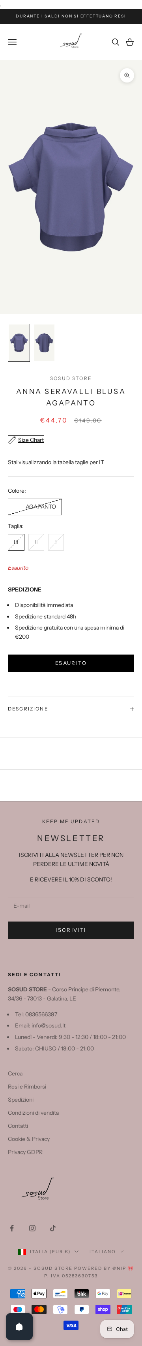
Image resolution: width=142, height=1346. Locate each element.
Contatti (18, 1125)
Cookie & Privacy (29, 1138)
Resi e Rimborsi (27, 1086)
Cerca (15, 1073)
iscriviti (71, 930)
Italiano (103, 1251)
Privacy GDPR (25, 1152)
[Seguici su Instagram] (32, 1228)
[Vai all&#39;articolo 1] (19, 343)
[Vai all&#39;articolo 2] (44, 343)
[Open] (19, 1326)
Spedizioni (21, 1099)
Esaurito (71, 663)
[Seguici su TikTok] (53, 1228)
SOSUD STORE (71, 378)
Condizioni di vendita (33, 1112)
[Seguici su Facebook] (12, 1228)
